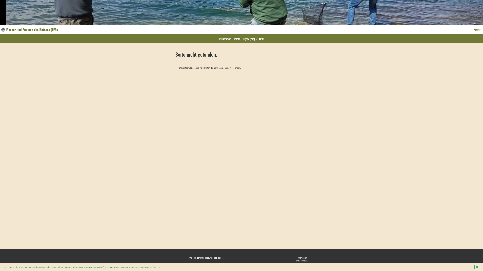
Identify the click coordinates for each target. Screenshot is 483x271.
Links (261, 39)
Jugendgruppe (250, 39)
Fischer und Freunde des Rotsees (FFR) (32, 29)
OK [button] (477, 267)
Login (478, 29)
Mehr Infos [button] (156, 267)
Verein (237, 39)
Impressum (303, 258)
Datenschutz (302, 261)
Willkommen (225, 39)
